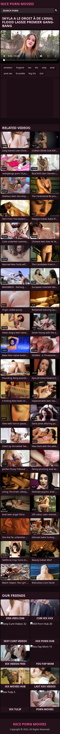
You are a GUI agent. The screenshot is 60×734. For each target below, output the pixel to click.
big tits (32, 73)
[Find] (56, 10)
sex (29, 67)
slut (41, 73)
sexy (44, 67)
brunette (20, 73)
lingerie (20, 67)
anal (52, 67)
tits (36, 67)
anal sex (8, 73)
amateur (8, 67)
